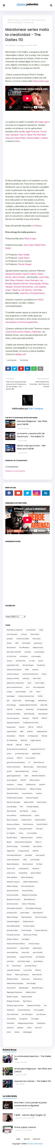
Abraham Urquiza (13, 882)
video (41, 630)
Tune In (22, 135)
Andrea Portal (26, 820)
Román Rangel (24, 264)
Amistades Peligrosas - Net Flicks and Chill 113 (32, 1070)
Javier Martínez (12, 952)
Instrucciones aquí (41, 81)
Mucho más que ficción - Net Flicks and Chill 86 (31, 447)
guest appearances (14, 776)
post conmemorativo (14, 687)
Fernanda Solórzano (14, 855)
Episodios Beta (12, 930)
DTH (21, 807)
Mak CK (38, 970)
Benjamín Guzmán (13, 899)
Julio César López (23, 961)
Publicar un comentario (15, 471)
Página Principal (13, 20)
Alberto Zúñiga (12, 886)
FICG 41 (27, 745)
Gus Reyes (25, 939)
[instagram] (36, 493)
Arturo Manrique (32, 280)
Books (9, 842)
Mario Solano (42, 767)
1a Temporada (33, 736)
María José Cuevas (22, 974)
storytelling (23, 873)
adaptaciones (38, 647)
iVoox (17, 141)
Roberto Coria (31, 992)
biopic (34, 811)
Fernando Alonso (37, 293)
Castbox (44, 138)
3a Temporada (42, 709)
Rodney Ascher (26, 997)
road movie (11, 873)
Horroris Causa (34, 944)
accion (40, 661)
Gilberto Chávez (12, 939)
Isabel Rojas (37, 948)
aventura (19, 709)
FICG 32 (9, 709)
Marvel (9, 974)
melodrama (41, 1023)
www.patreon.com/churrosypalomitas (21, 322)
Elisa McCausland (13, 926)
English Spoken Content (28, 705)
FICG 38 (9, 745)
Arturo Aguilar (35, 283)
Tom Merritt (24, 811)
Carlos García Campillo (23, 842)
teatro (29, 1028)
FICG (16, 643)
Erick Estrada (26, 930)
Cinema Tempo (12, 846)
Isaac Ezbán (24, 948)
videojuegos (27, 1032)
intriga (9, 692)
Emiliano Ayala (28, 926)
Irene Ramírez (12, 948)
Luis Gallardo (40, 287)
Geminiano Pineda (30, 935)
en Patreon (37, 225)
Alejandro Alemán (20, 283)
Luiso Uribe (44, 277)
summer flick (20, 661)
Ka (8, 966)
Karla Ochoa (16, 966)
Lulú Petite (37, 290)
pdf (8, 700)
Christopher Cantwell (14, 908)
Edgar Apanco (36, 740)
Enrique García (23, 851)
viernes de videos (22, 639)
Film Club (39, 829)
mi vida (32, 661)
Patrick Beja (31, 983)
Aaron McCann (12, 877)
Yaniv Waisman (12, 1014)
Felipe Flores (11, 829)
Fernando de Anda (13, 935)
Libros (21, 833)
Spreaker (14, 135)
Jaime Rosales (18, 277)
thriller (40, 696)
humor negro (39, 683)
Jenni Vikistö (37, 952)
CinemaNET (25, 846)
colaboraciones (25, 815)
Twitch (40, 299)
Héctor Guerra (35, 780)
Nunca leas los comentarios (17, 749)
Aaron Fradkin (36, 873)
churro (44, 674)
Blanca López (30, 238)
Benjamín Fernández (29, 895)
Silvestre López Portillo (15, 1005)
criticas (24, 634)
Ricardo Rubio (12, 837)
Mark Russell (11, 811)
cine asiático (11, 815)
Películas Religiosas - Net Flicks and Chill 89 (32, 423)
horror (38, 692)
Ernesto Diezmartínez (23, 287)
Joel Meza (28, 855)
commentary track (22, 753)
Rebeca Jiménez (35, 789)
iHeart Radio (20, 138)
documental (11, 647)
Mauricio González (13, 802)
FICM (27, 670)
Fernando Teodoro (25, 829)
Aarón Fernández (27, 877)
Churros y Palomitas (35, 1144)
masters (35, 670)
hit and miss (11, 656)
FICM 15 (19, 758)
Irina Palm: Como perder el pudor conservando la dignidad (30, 1104)
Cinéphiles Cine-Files (30, 723)
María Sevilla (37, 974)
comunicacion (27, 793)
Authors (39, 837)
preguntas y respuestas (15, 683)
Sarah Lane (11, 868)
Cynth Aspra (24, 913)
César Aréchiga (12, 917)
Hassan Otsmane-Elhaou (16, 944)
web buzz (26, 678)
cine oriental (30, 758)
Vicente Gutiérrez (24, 1010)
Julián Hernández (13, 860)
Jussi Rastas (38, 961)
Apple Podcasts (32, 131)
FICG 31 (30, 727)
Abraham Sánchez (38, 776)
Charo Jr (38, 842)
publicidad (36, 753)
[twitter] (27, 493)
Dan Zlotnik (37, 846)
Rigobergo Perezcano (14, 992)
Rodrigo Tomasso (13, 1001)
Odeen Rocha (29, 802)
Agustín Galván (29, 274)
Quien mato (17, 700)
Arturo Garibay (27, 891)
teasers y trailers (13, 678)
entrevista (30, 709)
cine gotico (23, 1019)
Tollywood (10, 1010)
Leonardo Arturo (30, 966)
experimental (11, 731)
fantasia (26, 718)
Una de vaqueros (13, 718)
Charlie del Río (40, 820)
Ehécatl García (28, 921)
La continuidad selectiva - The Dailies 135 (32, 1058)
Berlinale (24, 740)
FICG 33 (35, 718)
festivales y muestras (14, 630)
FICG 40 (21, 736)
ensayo (20, 784)
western (39, 793)
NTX (31, 692)
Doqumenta (11, 727)
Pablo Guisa (37, 979)
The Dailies (24, 360)
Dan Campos (10, 45)
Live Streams (25, 20)
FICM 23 (35, 851)
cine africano (41, 1014)
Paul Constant (27, 864)
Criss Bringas (11, 807)
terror (9, 1032)
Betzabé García (29, 899)
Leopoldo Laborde (13, 970)
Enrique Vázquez (33, 807)
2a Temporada (12, 740)
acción (9, 771)
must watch (34, 634)
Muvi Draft (37, 678)
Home (18, 1139)
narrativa (10, 1028)
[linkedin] (46, 493)
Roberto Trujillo (12, 997)
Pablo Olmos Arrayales (15, 983)
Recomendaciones (22, 771)
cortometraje (39, 652)
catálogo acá (19, 354)
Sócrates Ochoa (12, 793)
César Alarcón (38, 913)
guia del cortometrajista (16, 762)
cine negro (35, 1019)
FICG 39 (18, 745)
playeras (20, 1028)
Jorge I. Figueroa (12, 290)
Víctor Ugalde (39, 1010)
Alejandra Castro (27, 837)
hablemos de (31, 784)
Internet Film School (14, 670)
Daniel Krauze (28, 824)
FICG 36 (44, 736)
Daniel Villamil (42, 824)
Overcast (9, 138)
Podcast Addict (33, 138)
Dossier (22, 727)
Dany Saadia (23, 254)
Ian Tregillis (11, 833)
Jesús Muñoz (11, 957)
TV (29, 762)
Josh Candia (40, 855)
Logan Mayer (24, 258)
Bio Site (27, 1139)
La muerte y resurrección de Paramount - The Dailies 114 (31, 435)
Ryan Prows (27, 1001)
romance (10, 758)
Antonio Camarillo (13, 767)
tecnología (11, 696)
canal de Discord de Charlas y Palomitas (23, 332)
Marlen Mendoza (13, 864)
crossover (10, 784)
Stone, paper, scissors (25, 1127)
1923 (21, 731)
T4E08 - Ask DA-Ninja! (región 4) (30, 1115)
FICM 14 (44, 718)
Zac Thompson (27, 1014)
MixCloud (41, 135)
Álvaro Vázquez (17, 280)
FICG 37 (23, 780)
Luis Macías (26, 290)
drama (9, 643)
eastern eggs (29, 700)
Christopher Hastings (33, 908)
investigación (24, 868)
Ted (45, 1005)
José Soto (10, 961)
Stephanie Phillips (33, 1005)
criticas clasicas (13, 674)
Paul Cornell (11, 988)
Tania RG (24, 293)
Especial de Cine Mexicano (16, 789)
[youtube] (18, 493)
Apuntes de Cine (13, 891)
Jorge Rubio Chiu (13, 665)
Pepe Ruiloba (23, 988)
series (37, 815)
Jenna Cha (25, 952)
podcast (10, 639)
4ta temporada (38, 687)
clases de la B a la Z (38, 749)
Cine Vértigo (11, 705)
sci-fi (28, 687)
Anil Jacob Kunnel (27, 886)
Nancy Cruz (25, 979)
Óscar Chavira (39, 762)
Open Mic (44, 705)
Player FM (31, 135)
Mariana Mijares (32, 798)
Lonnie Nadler (32, 833)
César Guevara (26, 917)
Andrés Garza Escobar (15, 798)
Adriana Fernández (13, 274)
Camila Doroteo (12, 904)
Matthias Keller (12, 979)
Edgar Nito (11, 851)
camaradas (26, 643)
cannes (35, 771)
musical (42, 784)
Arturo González (12, 895)
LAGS (25, 860)
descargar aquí (41, 122)
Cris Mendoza (24, 647)
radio (26, 776)
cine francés (11, 1019)
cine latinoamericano (30, 674)
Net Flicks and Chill (14, 652)
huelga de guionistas (25, 1023)
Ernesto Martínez (41, 930)
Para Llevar (37, 639)
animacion (24, 656)
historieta (10, 1023)
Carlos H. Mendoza (28, 904)
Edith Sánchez (29, 714)
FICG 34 (39, 727)
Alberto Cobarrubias (30, 882)
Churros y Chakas (13, 824)
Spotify (22, 131)
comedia (27, 652)
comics (9, 661)
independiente (41, 731)
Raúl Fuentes (41, 802)
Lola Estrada (35, 860)
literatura (35, 868)
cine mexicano (12, 634)
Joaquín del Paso (26, 957)
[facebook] (9, 493)
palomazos (38, 643)
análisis (30, 731)
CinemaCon (11, 736)
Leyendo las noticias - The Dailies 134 (32, 1081)
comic (9, 753)
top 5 (29, 683)
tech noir (38, 1028)
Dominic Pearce (41, 917)
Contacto (36, 1139)
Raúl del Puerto (37, 988)
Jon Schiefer (40, 957)
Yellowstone (42, 700)
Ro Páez (39, 864)
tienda (16, 1032)
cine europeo (36, 656)
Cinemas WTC (12, 913)
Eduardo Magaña (13, 921)
